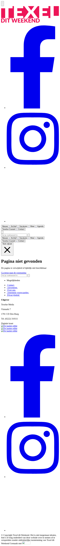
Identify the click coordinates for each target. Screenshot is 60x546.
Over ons (11, 290)
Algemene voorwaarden (18, 292)
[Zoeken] (28, 235)
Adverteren (12, 287)
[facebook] (33, 108)
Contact (11, 285)
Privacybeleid (13, 295)
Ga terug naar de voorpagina (13, 273)
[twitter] (33, 221)
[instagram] (33, 167)
